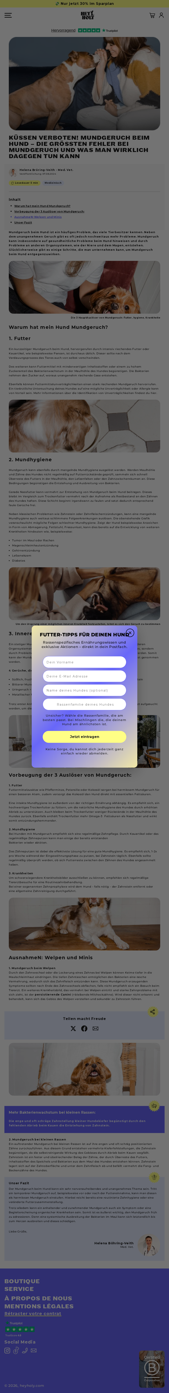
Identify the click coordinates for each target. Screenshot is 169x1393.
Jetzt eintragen (84, 737)
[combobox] (85, 704)
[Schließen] (130, 633)
